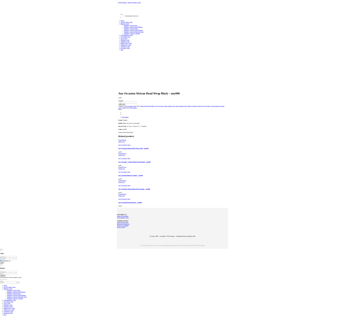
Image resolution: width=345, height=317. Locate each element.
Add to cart (122, 104)
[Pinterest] (122, 114)
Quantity (120, 101)
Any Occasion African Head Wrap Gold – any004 (133, 148)
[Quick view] (118, 143)
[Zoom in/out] (0, 279)
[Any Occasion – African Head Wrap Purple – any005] (122, 153)
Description (125, 117)
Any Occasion (159, 106)
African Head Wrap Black (147, 106)
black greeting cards (181, 106)
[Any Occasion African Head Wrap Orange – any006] (122, 180)
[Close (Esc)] (6, 279)
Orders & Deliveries (122, 222)
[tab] (174, 117)
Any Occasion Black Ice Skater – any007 (130, 175)
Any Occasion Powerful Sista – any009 (130, 202)
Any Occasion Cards (130, 106)
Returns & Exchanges (123, 224)
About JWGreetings (122, 216)
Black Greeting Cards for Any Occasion (199, 106)
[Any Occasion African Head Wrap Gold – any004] (122, 140)
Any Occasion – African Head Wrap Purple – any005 (134, 162)
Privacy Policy (121, 227)
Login (2, 262)
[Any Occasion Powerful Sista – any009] (122, 194)
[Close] (1, 250)
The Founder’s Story (123, 217)
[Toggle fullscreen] (2, 279)
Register (3, 275)
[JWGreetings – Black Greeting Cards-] (129, 2)
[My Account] (122, 17)
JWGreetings (133, 108)
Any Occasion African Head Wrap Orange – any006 (134, 189)
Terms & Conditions (122, 225)
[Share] (4, 279)
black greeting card (169, 106)
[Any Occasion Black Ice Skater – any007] (122, 167)
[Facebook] (122, 112)
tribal (123, 108)
